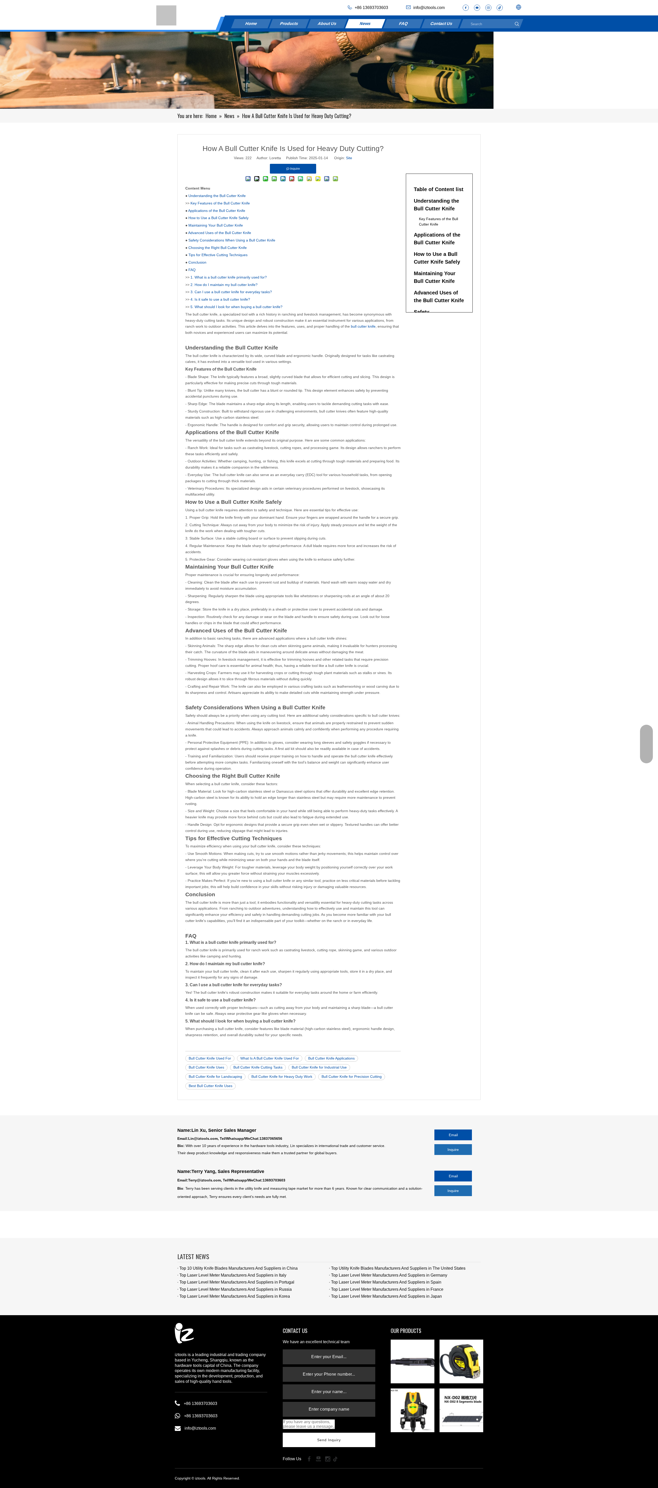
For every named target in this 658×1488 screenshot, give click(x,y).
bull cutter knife (363, 326)
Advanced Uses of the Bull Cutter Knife (219, 233)
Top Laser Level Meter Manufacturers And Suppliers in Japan (386, 1296)
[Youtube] (477, 8)
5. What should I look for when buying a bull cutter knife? (236, 307)
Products (289, 23)
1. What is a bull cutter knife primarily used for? (228, 277)
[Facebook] (466, 8)
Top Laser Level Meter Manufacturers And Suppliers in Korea (234, 1296)
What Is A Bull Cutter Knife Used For (269, 1058)
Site (349, 158)
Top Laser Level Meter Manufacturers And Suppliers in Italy (232, 1275)
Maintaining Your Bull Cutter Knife (215, 225)
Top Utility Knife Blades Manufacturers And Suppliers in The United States (398, 1268)
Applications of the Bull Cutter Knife (216, 211)
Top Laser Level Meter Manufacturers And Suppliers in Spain (386, 1282)
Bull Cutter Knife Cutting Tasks (257, 1067)
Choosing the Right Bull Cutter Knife (217, 248)
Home (251, 23)
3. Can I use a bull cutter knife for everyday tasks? (231, 292)
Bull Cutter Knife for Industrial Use (319, 1067)
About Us (327, 23)
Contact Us (441, 23)
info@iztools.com (200, 1428)
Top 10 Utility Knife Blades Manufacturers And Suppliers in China (238, 1268)
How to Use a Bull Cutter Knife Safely (218, 218)
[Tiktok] (337, 1458)
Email (453, 1135)
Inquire (453, 1150)
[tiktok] (500, 8)
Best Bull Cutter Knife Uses (210, 1086)
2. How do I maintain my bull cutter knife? (224, 285)
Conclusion (197, 262)
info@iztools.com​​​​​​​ (429, 7)
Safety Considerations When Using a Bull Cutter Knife (231, 240)
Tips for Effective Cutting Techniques (218, 255)
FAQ (403, 23)
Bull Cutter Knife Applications (331, 1058)
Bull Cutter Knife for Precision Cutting (352, 1076)
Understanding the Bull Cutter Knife (217, 196)
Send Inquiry (329, 1440)
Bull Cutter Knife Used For (210, 1058)
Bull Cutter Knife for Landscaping (215, 1076)
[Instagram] (488, 8)
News (365, 23)
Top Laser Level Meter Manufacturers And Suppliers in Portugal (236, 1282)
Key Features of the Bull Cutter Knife (220, 203)
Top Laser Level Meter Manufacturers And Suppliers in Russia (235, 1289)
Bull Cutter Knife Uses (206, 1067)
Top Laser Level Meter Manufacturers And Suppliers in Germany (389, 1275)
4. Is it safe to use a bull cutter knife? (220, 299)
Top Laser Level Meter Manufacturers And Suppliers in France (387, 1289)
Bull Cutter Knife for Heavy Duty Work (281, 1076)
